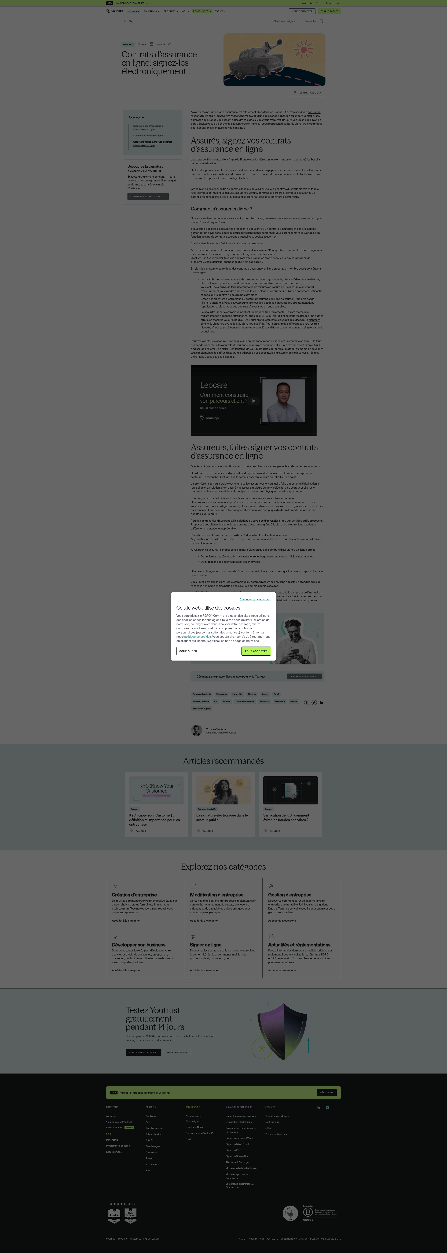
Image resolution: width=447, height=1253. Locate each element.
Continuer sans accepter (255, 599)
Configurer (188, 651)
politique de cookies (197, 636)
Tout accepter (256, 651)
